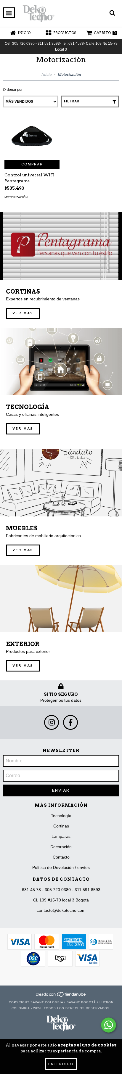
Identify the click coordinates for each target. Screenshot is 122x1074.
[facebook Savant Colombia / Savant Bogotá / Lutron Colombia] (70, 722)
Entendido (61, 1064)
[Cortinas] (61, 245)
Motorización (16, 197)
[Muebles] (61, 482)
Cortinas (61, 826)
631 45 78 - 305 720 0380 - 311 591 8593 (61, 889)
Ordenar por (13, 90)
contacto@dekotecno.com (61, 910)
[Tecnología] (61, 361)
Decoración (61, 846)
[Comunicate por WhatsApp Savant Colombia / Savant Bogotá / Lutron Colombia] (108, 1025)
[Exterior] (61, 598)
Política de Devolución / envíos (61, 867)
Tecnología (61, 815)
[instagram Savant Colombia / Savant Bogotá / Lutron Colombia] (51, 722)
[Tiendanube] (61, 996)
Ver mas (22, 313)
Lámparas (61, 836)
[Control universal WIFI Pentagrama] (32, 138)
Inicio (46, 74)
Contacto (61, 857)
